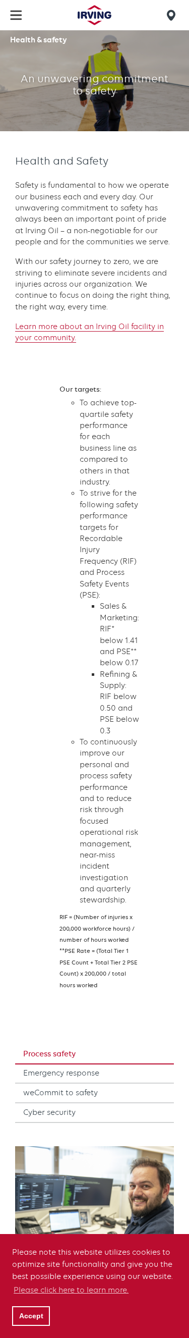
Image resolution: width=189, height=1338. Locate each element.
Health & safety (38, 39)
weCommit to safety (60, 1092)
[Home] (94, 15)
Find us (173, 15)
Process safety (49, 1053)
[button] (16, 15)
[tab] (94, 1054)
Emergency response (61, 1073)
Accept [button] (31, 1316)
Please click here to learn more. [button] (71, 1290)
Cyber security (49, 1112)
